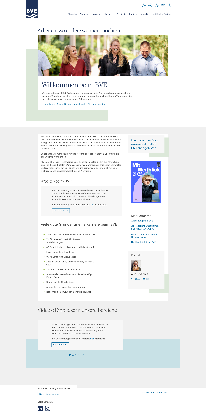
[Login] (169, 5)
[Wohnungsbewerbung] (156, 5)
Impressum (148, 393)
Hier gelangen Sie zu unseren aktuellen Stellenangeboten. (145, 144)
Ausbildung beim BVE (142, 221)
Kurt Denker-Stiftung (162, 14)
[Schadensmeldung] (150, 5)
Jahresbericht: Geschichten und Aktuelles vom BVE (145, 227)
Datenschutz (162, 393)
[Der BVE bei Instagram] (47, 408)
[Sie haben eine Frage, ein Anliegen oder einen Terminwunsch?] (163, 5)
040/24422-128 (141, 279)
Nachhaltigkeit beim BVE (143, 242)
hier (93, 205)
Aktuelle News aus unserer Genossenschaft (144, 235)
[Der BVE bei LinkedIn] (40, 408)
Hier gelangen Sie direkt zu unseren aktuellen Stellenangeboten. (74, 104)
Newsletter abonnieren (49, 394)
